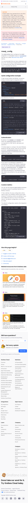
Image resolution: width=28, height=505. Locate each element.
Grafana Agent (11, 43)
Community (3, 429)
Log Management (19, 385)
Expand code (21, 132)
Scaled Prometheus (19, 377)
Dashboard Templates (20, 410)
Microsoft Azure (4, 412)
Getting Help (18, 437)
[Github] (15, 498)
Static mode (18, 43)
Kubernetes (3, 414)
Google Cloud (4, 410)
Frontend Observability (6, 382)
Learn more (23, 1)
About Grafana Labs (19, 425)
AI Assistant (4, 368)
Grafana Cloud (11, 483)
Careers (17, 427)
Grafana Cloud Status (6, 398)
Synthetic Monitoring (6, 384)
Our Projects (18, 404)
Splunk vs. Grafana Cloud (21, 467)
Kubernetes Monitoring (6, 374)
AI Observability (18, 362)
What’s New (4, 396)
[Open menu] (25, 4)
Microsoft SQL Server (17, 57)
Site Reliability (18, 383)
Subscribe (23, 351)
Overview (3, 362)
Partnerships (18, 429)
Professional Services (20, 439)
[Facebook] (2, 498)
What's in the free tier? (6, 366)
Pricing (2, 364)
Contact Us (17, 435)
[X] (6, 498)
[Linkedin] (11, 498)
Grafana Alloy (18, 27)
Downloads (17, 408)
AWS (2, 408)
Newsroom (17, 431)
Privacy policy (17, 354)
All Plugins (3, 406)
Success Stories (18, 433)
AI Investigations (5, 394)
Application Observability (7, 372)
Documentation (4, 43)
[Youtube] (19, 498)
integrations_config (11, 44)
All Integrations (4, 404)
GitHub (16, 406)
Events (2, 431)
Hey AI (16, 441)
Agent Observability (5, 370)
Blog (2, 427)
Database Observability (6, 380)
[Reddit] (23, 498)
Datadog (3, 416)
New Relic (3, 419)
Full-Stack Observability (20, 364)
